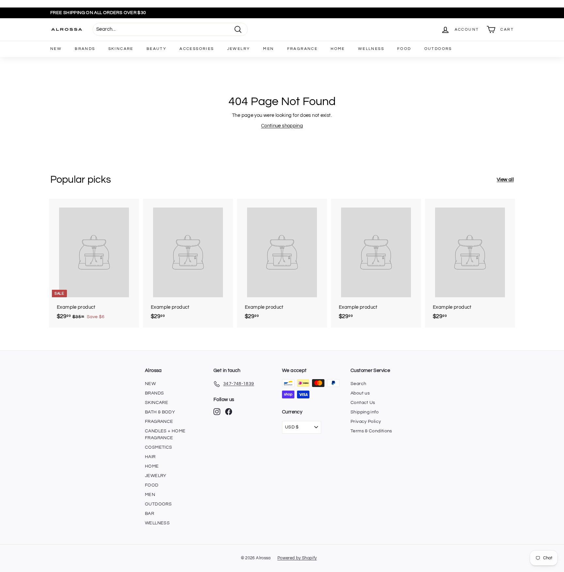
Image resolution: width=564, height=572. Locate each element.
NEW (56, 49)
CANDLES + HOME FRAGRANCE (165, 434)
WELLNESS (371, 49)
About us (360, 393)
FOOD (404, 49)
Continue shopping (282, 125)
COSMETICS (158, 447)
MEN (268, 49)
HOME (338, 49)
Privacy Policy (366, 421)
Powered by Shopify (297, 558)
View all (505, 179)
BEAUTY (156, 49)
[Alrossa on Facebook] (228, 411)
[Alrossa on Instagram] (216, 411)
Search (358, 383)
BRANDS (85, 49)
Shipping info (365, 412)
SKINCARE (120, 49)
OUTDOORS (438, 49)
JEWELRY (238, 49)
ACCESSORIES (197, 49)
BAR (149, 513)
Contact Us (363, 402)
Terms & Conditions (371, 431)
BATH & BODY (160, 412)
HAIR (150, 457)
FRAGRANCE (302, 49)
